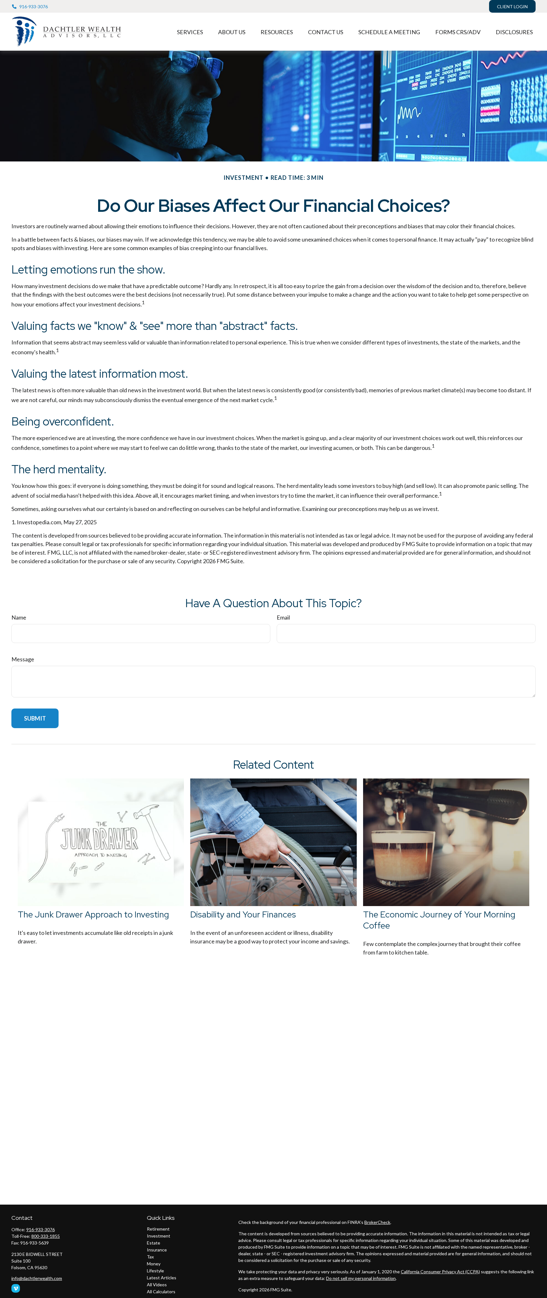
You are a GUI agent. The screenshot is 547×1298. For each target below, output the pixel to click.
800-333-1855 (45, 1236)
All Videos (157, 1284)
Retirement (158, 1229)
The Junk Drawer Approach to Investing (93, 914)
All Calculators (161, 1291)
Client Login (512, 6)
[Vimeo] (15, 1288)
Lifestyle (155, 1270)
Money (153, 1263)
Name (18, 617)
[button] (190, 31)
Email (283, 617)
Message (22, 659)
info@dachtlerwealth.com (36, 1278)
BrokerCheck (377, 1222)
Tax (150, 1256)
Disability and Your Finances (243, 914)
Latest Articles (161, 1277)
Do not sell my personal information (361, 1278)
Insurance (157, 1249)
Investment (158, 1235)
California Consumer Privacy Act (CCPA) (440, 1271)
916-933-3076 (33, 6)
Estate (153, 1242)
